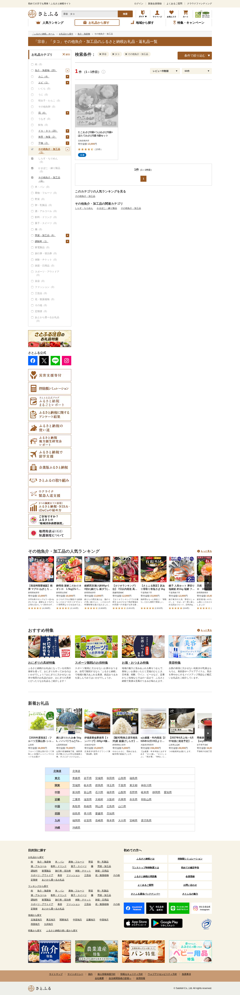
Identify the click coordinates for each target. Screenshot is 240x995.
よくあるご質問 (174, 3)
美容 (60, 875)
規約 (90, 974)
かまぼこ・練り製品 (107, 208)
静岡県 (156, 792)
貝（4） (42, 112)
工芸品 (87, 875)
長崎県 (99, 820)
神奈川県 (146, 785)
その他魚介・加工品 (85, 196)
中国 (57, 806)
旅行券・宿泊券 (63, 870)
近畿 (57, 799)
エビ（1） (43, 82)
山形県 (122, 778)
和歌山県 (146, 799)
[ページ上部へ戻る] (226, 970)
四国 (57, 813)
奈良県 (133, 799)
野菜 (90, 861)
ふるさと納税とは (145, 858)
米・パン (59, 861)
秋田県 (111, 778)
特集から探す (35, 930)
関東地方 (64, 919)
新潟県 (76, 792)
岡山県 (99, 806)
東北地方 (50, 919)
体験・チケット (83, 870)
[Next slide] (208, 582)
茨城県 (76, 785)
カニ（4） (43, 76)
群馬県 (99, 785)
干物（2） (43, 143)
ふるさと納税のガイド (143, 14)
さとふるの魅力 (190, 894)
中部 (57, 792)
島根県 (88, 806)
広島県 (111, 806)
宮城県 (99, 778)
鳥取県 (76, 806)
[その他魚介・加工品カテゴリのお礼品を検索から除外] (127, 54)
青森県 (76, 778)
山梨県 (122, 792)
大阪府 (111, 799)
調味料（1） (41, 241)
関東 (57, 785)
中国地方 (104, 919)
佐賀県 (88, 820)
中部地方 (77, 919)
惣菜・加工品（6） (45, 235)
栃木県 (88, 785)
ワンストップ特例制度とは (145, 867)
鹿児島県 (146, 820)
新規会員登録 (155, 3)
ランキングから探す (38, 886)
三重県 (76, 799)
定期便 (34, 879)
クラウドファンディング (199, 3)
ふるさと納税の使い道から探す (62, 930)
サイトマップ (56, 974)
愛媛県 (99, 813)
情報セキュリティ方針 (131, 974)
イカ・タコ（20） (48, 130)
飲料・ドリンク (59, 866)
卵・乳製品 (103, 861)
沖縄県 (76, 827)
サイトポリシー (75, 974)
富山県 (88, 792)
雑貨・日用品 (102, 870)
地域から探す (35, 915)
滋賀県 (88, 799)
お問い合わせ (190, 885)
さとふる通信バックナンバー (145, 894)
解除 (68, 54)
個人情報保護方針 (107, 974)
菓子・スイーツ (79, 866)
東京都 (133, 785)
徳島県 (76, 813)
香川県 (88, 813)
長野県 (133, 792)
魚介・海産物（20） (46, 70)
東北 (57, 778)
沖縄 (57, 827)
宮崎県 (133, 820)
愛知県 (168, 792)
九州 (57, 820)
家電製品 (46, 870)
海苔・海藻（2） (47, 136)
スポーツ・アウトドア (42, 875)
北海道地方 (36, 919)
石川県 (99, 792)
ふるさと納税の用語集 (145, 876)
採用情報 (140, 978)
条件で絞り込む (194, 55)
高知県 (111, 813)
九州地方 (48, 924)
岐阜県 (145, 792)
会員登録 (190, 876)
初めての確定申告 (190, 867)
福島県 (133, 778)
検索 (125, 14)
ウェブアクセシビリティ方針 (162, 974)
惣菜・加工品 (104, 866)
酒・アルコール (38, 866)
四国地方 (35, 924)
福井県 (111, 792)
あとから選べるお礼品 (53, 879)
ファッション (73, 875)
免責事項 (186, 974)
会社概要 (99, 978)
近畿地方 (90, 919)
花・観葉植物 (102, 875)
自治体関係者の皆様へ (120, 978)
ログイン (138, 3)
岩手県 (88, 778)
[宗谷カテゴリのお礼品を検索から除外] (101, 54)
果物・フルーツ (76, 861)
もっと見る (206, 551)
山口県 (122, 806)
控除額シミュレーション (190, 858)
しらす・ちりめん (84, 208)
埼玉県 (111, 785)
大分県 (122, 820)
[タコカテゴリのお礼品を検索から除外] (114, 54)
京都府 (99, 799)
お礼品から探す (36, 857)
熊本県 (111, 820)
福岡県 (76, 820)
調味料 (34, 870)
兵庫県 (122, 799)
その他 (116, 875)
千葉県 (122, 785)
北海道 (57, 771)
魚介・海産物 (44, 861)
